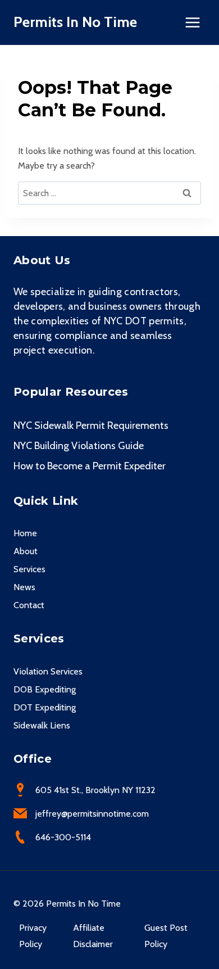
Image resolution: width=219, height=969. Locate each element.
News (24, 587)
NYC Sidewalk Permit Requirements (90, 425)
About (25, 551)
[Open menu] (192, 22)
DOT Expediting (44, 707)
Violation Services (48, 671)
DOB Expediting (44, 689)
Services (29, 569)
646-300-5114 (63, 837)
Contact (28, 605)
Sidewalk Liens (41, 725)
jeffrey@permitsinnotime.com (92, 813)
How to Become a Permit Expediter (89, 466)
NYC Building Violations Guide (78, 446)
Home (25, 533)
